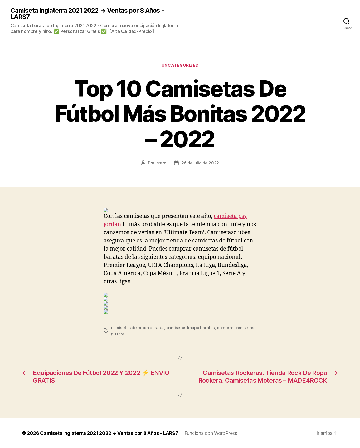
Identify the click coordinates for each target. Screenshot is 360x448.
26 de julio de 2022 (200, 162)
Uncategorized (180, 65)
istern (160, 162)
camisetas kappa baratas (191, 327)
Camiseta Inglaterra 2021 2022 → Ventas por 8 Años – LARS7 (109, 433)
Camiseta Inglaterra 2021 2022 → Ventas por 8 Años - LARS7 (87, 13)
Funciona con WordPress (210, 433)
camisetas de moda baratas (137, 327)
